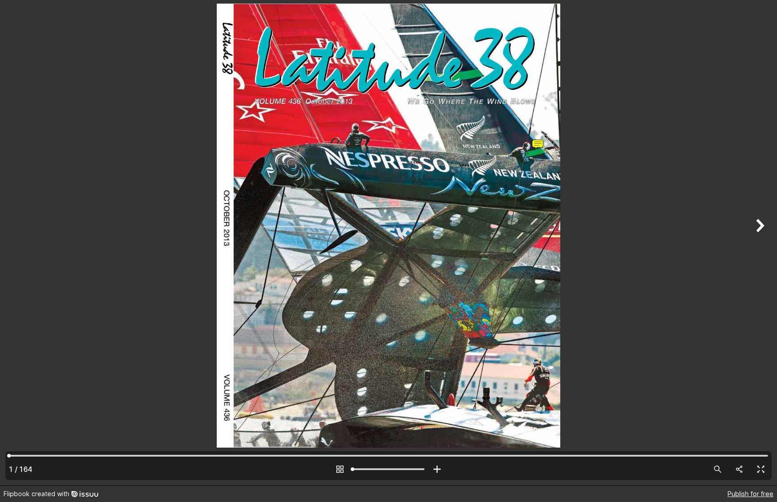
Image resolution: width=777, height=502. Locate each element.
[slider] (388, 469)
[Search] (718, 469)
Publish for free (750, 494)
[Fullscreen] (761, 469)
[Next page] (759, 242)
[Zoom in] (437, 469)
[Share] (739, 469)
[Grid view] (340, 469)
